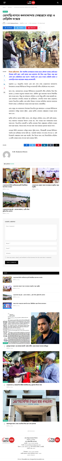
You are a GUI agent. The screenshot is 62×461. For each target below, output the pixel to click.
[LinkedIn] (4, 84)
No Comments (33, 23)
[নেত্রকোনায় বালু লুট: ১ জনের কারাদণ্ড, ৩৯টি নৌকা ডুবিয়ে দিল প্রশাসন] (16, 199)
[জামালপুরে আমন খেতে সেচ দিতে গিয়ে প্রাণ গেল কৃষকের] (31, 406)
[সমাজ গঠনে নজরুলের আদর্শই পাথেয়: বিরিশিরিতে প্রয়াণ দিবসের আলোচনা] (7, 306)
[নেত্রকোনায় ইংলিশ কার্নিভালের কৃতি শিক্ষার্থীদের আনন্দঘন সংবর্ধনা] (16, 175)
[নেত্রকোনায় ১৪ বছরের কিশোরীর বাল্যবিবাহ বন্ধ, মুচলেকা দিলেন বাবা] (31, 367)
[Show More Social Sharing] (39, 27)
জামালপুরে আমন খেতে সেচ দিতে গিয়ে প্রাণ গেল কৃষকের (21, 424)
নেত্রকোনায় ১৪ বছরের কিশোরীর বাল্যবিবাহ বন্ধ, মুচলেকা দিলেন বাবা (24, 385)
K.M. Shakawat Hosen (13, 23)
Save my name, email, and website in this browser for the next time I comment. (29, 257)
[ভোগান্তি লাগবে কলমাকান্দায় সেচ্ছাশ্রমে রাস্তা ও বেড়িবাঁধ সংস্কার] (31, 49)
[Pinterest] (4, 88)
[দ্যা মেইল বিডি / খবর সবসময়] (31, 2)
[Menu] (5, 2)
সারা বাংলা (5, 11)
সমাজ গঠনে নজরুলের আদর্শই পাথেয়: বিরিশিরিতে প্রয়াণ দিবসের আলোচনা (29, 303)
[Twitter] (4, 80)
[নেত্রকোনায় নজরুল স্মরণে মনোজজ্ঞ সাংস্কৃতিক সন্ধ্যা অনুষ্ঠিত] (45, 175)
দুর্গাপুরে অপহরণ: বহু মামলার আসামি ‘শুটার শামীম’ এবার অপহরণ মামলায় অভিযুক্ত (27, 346)
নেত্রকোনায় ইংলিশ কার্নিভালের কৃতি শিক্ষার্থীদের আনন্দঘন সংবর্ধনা (15, 186)
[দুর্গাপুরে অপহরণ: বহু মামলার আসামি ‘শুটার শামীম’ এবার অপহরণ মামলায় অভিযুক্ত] (31, 328)
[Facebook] (4, 76)
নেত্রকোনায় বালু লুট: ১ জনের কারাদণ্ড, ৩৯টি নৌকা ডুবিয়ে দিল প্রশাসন (16, 210)
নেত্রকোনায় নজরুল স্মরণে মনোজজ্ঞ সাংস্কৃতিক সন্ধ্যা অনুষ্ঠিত (45, 186)
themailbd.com (40, 459)
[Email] (4, 92)
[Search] (57, 2)
